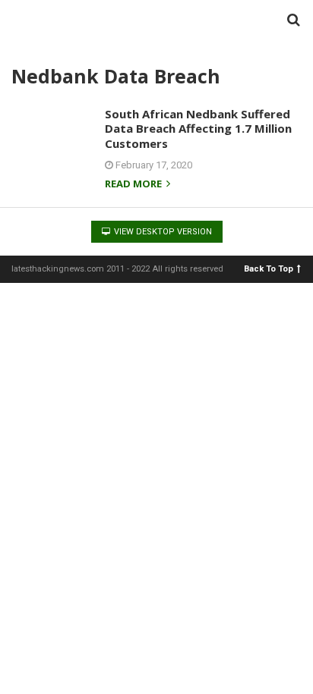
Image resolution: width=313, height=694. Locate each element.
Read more (134, 184)
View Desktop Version (162, 232)
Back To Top (268, 268)
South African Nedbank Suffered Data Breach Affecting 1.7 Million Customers (198, 128)
